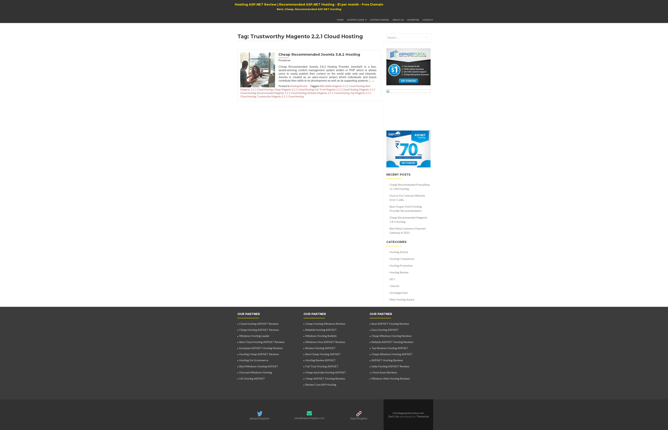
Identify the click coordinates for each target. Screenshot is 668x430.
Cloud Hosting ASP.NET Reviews (259, 323)
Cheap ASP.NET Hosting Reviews (325, 378)
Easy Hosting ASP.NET (385, 329)
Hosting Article (398, 252)
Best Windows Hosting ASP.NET (258, 366)
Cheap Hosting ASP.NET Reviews (259, 329)
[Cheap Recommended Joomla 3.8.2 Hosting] (257, 69)
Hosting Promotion (401, 265)
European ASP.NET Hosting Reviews (261, 348)
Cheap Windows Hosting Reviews (391, 335)
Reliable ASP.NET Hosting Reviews (392, 342)
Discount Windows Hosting (255, 372)
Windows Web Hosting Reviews (390, 378)
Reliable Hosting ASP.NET (321, 329)
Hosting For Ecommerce (253, 360)
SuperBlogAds (358, 418)
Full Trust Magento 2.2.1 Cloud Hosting (336, 89)
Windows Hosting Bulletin (321, 335)
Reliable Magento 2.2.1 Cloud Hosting (328, 92)
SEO (392, 279)
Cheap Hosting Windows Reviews (325, 323)
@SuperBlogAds (259, 418)
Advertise (413, 19)
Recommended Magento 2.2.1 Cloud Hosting (282, 92)
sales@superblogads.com (309, 418)
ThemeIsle (422, 416)
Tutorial (394, 285)
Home (340, 19)
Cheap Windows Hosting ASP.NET (392, 354)
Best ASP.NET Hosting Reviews (390, 323)
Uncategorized (398, 292)
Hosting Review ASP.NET (320, 360)
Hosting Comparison (401, 258)
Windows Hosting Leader (254, 335)
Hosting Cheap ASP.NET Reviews (259, 354)
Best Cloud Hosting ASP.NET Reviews (262, 342)
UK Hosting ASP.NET (252, 378)
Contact (428, 19)
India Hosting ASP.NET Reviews (390, 366)
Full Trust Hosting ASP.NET (321, 366)
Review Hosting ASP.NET (320, 348)
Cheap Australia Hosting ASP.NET (325, 372)
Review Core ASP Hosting (320, 384)
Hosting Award (379, 19)
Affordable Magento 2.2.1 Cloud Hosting (342, 86)
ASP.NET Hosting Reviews (387, 360)
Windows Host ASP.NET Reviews (325, 342)
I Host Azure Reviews (384, 372)
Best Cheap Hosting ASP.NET (323, 354)
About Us (398, 19)
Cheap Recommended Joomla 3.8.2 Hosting (319, 54)
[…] (371, 80)
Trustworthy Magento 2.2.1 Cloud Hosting (280, 96)
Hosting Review (298, 86)
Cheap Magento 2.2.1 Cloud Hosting (294, 89)
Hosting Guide (355, 19)
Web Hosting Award (401, 299)
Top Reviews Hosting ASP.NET (389, 348)
